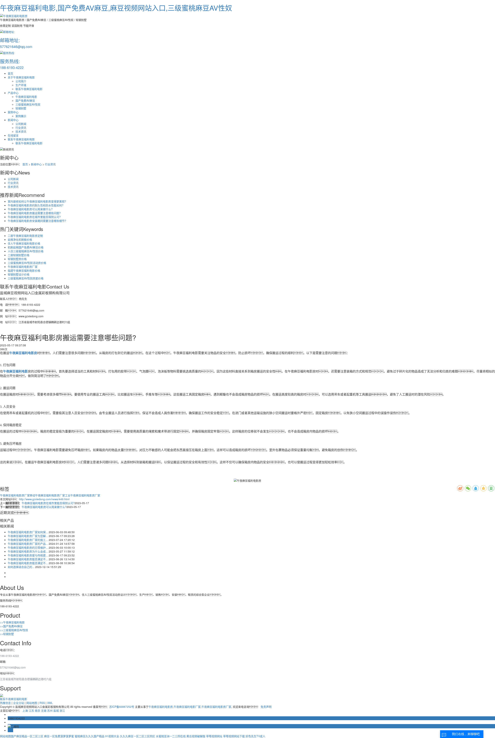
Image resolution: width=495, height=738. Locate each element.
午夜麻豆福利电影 (26, 97)
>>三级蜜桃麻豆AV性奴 (14, 630)
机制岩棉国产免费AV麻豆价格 (26, 247)
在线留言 (13, 135)
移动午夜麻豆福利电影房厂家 (47, 495)
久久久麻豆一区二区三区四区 (137, 736)
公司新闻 (20, 124)
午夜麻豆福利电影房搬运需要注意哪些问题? (34, 213)
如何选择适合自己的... (21, 567)
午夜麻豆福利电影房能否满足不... (28, 559)
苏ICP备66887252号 (121, 707)
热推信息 (5, 703)
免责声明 (266, 707)
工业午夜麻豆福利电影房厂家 (82, 495)
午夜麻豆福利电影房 (160, 707)
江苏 (31, 710)
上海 (25, 710)
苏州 (50, 710)
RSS (42, 703)
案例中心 (13, 112)
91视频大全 (112, 736)
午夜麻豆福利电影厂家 (187, 707)
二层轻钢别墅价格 (18, 255)
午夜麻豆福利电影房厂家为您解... (28, 536)
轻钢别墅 (20, 108)
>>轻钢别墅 (7, 634)
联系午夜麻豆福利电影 (29, 89)
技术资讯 (20, 131)
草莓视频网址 (214, 736)
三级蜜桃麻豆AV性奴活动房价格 (27, 263)
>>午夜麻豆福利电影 (12, 622)
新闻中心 (13, 120)
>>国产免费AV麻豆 (11, 626)
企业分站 (18, 703)
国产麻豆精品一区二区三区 (27, 736)
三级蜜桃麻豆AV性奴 (27, 104)
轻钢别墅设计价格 (18, 274)
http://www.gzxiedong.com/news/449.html (44, 499)
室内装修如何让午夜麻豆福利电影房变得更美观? (37, 201)
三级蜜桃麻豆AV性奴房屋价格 (26, 278)
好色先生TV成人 (255, 736)
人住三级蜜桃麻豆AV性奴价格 (26, 251)
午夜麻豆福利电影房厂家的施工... (28, 540)
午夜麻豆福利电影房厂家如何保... (28, 532)
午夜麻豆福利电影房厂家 (23, 267)
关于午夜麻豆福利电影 (21, 77)
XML (50, 703)
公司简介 (20, 81)
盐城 (56, 710)
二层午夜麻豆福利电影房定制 (25, 236)
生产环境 (20, 85)
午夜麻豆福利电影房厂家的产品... (28, 544)
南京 (37, 710)
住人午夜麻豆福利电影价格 (24, 243)
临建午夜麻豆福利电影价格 (24, 270)
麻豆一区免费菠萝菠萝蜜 (59, 736)
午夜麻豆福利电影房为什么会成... (28, 551)
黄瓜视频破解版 (195, 736)
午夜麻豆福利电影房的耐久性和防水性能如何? (35, 205)
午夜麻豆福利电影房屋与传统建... (28, 555)
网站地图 (31, 703)
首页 (10, 73)
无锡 (43, 710)
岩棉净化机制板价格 (20, 239)
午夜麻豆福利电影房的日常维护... (28, 547)
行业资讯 (20, 128)
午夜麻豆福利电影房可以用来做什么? (30, 209)
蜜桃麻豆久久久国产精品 (89, 736)
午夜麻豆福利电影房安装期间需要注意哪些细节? (37, 221)
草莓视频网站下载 (234, 736)
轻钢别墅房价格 (17, 259)
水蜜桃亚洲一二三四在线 (171, 736)
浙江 (62, 710)
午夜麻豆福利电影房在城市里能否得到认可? (34, 217)
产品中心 (13, 93)
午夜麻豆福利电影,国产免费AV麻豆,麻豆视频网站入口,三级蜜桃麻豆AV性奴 (116, 8)
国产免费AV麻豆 (25, 100)
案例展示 (20, 116)
